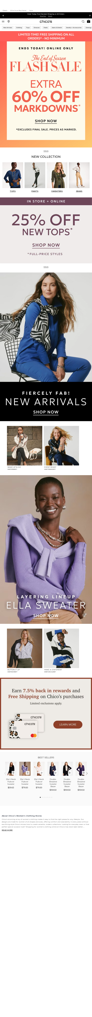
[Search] (83, 21)
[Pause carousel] (90, 15)
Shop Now (43, 16)
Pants (46, 27)
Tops (28, 27)
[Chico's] (46, 21)
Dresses (37, 27)
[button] (88, 21)
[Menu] (3, 21)
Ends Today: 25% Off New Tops (46, 14)
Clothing (19, 27)
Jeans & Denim (57, 27)
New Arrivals (7, 27)
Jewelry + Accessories (74, 27)
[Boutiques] (8, 21)
